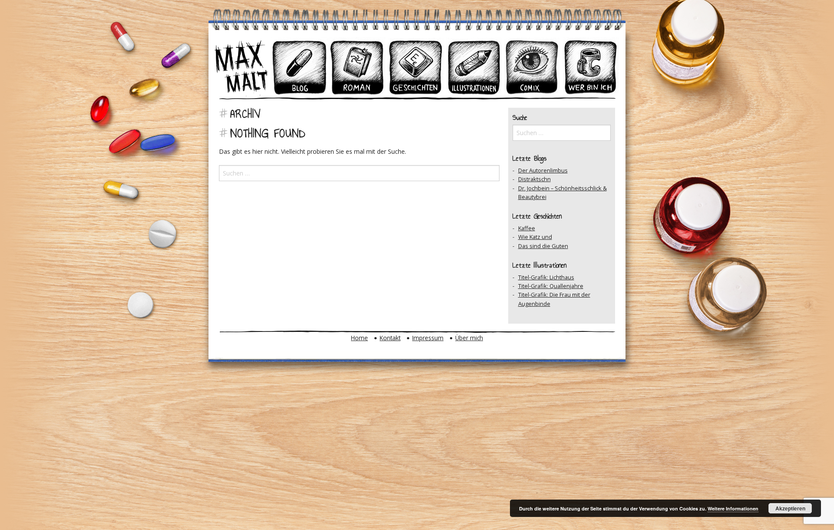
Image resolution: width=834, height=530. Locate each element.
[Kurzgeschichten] (416, 66)
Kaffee (526, 228)
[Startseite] (241, 66)
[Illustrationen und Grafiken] (474, 66)
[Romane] (357, 66)
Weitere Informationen (733, 508)
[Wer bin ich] (590, 66)
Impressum (427, 338)
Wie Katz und (535, 237)
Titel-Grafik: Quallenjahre (550, 286)
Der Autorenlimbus (543, 170)
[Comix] (532, 66)
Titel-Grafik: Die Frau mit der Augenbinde (554, 299)
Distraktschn (534, 179)
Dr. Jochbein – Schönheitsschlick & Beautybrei (562, 192)
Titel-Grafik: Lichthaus (546, 277)
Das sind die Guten (543, 246)
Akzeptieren (790, 508)
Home (359, 338)
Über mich (469, 338)
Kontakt (390, 338)
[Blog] (299, 66)
